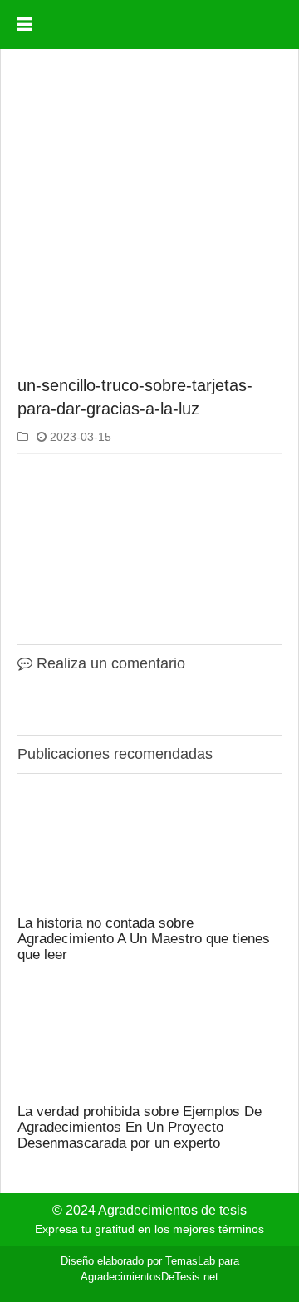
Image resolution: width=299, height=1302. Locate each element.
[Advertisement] (149, 215)
